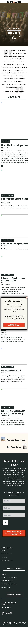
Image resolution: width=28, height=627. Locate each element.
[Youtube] (8, 608)
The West (4, 557)
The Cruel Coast (6, 560)
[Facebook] (2, 608)
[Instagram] (11, 608)
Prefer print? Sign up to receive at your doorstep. (14, 533)
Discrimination (7, 195)
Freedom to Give (6, 554)
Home (3, 550)
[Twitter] (5, 608)
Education (5, 141)
